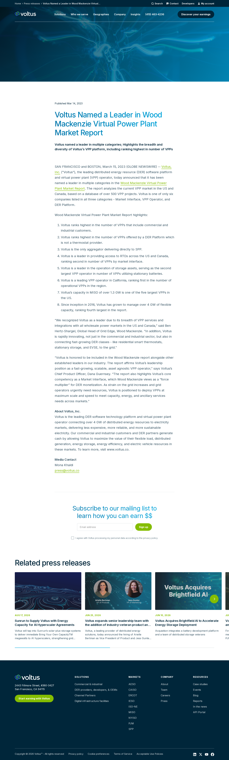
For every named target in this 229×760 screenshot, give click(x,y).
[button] (60, 14)
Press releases (32, 3)
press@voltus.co (67, 470)
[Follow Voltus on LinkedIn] (195, 754)
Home (18, 3)
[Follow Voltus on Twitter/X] (201, 754)
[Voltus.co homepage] (25, 14)
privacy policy (150, 538)
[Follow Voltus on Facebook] (207, 754)
